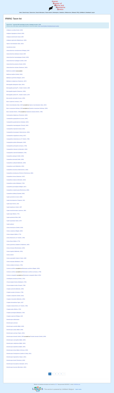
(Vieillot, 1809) (38, 336)
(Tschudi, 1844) (17, 125)
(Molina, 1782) (14, 309)
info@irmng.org (77, 384)
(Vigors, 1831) (16, 333)
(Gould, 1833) (15, 33)
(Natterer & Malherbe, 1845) (18, 244)
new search (41, 26)
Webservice (68, 12)
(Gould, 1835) (18, 57)
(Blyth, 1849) (15, 326)
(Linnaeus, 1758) (17, 146)
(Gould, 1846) (15, 30)
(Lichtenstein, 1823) (16, 180)
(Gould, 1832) (16, 128)
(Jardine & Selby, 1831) (19, 353)
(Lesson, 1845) (17, 118)
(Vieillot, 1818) (15, 227)
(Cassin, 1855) (16, 98)
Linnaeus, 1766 (14, 101)
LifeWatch (82, 12)
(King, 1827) (16, 135)
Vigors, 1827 (15, 302)
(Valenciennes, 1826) (18, 132)
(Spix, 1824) (15, 43)
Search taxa (26, 12)
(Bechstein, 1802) (16, 367)
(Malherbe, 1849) (16, 162)
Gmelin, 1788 (13, 111)
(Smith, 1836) (15, 156)
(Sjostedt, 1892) (16, 193)
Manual (74, 12)
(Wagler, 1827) (16, 186)
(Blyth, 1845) (16, 340)
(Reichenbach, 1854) (16, 248)
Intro (20, 12)
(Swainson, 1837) (17, 81)
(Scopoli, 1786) (16, 285)
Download (88, 12)
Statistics (61, 12)
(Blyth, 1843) (16, 343)
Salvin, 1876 (14, 220)
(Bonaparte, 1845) (16, 142)
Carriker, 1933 (17, 60)
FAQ (78, 12)
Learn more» (78, 389)
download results (54, 26)
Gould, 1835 (16, 54)
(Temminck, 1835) (16, 360)
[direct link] (47, 26)
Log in (93, 12)
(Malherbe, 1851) (15, 251)
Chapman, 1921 (16, 200)
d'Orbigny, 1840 (18, 50)
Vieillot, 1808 (15, 336)
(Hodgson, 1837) (16, 77)
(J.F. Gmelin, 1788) (18, 139)
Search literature (40, 12)
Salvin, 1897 (14, 207)
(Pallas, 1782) (16, 278)
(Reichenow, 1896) (18, 190)
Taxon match (48, 12)
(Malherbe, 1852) (15, 166)
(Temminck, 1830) (17, 115)
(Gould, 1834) (16, 64)
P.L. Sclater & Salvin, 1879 (18, 94)
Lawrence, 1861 (16, 210)
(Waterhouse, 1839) (16, 40)
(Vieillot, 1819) (14, 74)
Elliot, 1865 (14, 217)
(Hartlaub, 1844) (18, 122)
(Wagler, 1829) (15, 231)
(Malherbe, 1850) (15, 289)
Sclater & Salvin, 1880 (16, 258)
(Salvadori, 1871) (17, 363)
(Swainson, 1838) (16, 91)
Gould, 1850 (15, 36)
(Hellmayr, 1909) (38, 108)
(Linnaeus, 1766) (15, 265)
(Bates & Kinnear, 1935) (17, 350)
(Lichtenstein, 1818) (17, 149)
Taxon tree (32, 12)
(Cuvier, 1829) (14, 197)
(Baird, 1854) (32, 275)
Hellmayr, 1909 (15, 108)
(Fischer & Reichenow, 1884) (20, 173)
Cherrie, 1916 (13, 203)
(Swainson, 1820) (17, 67)
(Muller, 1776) (13, 214)
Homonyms (56, 12)
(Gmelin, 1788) (35, 111)
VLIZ (56, 384)
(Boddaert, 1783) (16, 152)
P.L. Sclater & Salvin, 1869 (18, 88)
